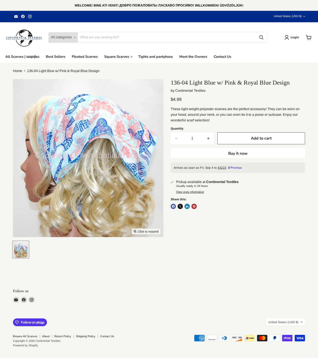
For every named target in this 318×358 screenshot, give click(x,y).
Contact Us (222, 56)
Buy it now (237, 153)
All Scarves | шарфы (22, 56)
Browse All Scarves (25, 336)
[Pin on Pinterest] (194, 206)
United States (288, 16)
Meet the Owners (193, 56)
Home (17, 71)
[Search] (261, 37)
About (46, 336)
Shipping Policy (85, 336)
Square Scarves (117, 56)
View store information (190, 192)
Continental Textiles (190, 90)
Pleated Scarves (85, 56)
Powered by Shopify (25, 345)
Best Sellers (55, 56)
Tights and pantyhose (155, 56)
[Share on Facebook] (173, 206)
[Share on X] (180, 206)
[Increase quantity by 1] (208, 138)
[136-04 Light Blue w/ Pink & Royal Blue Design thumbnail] (21, 249)
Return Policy (62, 336)
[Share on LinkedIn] (187, 206)
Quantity (177, 128)
